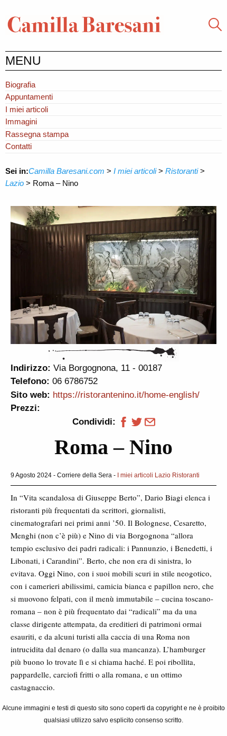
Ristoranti (186, 475)
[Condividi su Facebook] (122, 422)
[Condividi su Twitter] (136, 422)
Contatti (18, 146)
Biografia (20, 84)
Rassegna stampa (37, 134)
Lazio (163, 475)
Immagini (21, 121)
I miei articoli (26, 109)
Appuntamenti (29, 96)
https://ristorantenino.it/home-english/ (126, 395)
